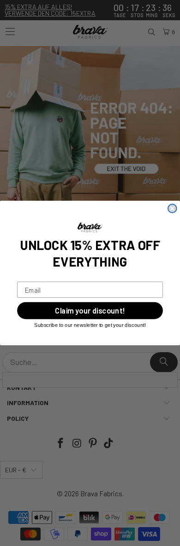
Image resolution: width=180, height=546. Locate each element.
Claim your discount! (90, 310)
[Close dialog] (172, 208)
